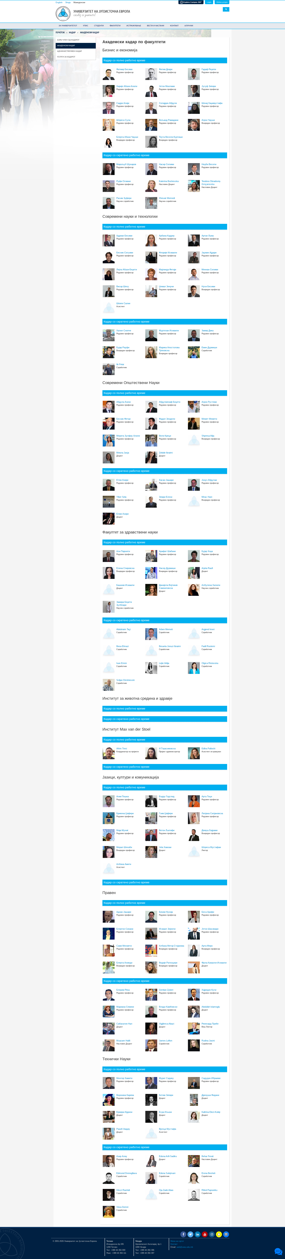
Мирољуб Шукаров (126, 164)
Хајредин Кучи (209, 990)
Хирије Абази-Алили (126, 86)
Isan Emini (121, 663)
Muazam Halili (123, 1040)
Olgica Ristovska (210, 663)
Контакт (174, 26)
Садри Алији (122, 103)
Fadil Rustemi (208, 646)
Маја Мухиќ (122, 830)
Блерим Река (123, 990)
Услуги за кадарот (66, 57)
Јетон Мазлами (167, 86)
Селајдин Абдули (168, 103)
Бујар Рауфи (122, 347)
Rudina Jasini (208, 1040)
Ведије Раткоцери (168, 962)
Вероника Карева (125, 1095)
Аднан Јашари (123, 912)
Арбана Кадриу (167, 235)
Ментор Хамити (124, 1078)
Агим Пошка (122, 796)
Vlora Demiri (122, 1207)
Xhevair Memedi (167, 198)
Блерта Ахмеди (124, 962)
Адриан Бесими (124, 235)
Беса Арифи (208, 912)
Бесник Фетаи (123, 419)
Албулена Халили (211, 585)
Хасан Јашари (166, 480)
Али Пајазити (123, 551)
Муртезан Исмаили (169, 330)
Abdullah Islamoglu (211, 1006)
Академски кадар (66, 46)
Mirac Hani (207, 497)
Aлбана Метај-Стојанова (171, 945)
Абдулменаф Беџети (169, 402)
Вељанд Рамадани (168, 120)
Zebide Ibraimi (166, 452)
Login (209, 2)
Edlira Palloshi (208, 748)
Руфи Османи (123, 181)
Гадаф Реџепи (209, 69)
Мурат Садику (166, 1078)
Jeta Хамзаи (165, 847)
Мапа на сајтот (177, 1241)
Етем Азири (122, 480)
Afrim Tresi (121, 748)
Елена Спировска (125, 568)
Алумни (189, 26)
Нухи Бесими (208, 286)
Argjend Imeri (208, 629)
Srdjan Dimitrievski (125, 680)
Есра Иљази (165, 1112)
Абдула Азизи (123, 402)
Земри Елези (165, 497)
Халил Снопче (123, 330)
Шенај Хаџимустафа (212, 103)
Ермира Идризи (124, 1112)
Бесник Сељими (124, 252)
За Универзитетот (68, 26)
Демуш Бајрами (209, 830)
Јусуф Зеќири (209, 86)
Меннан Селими (210, 269)
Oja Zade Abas (166, 1190)
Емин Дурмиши (209, 347)
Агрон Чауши (208, 120)
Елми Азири (122, 514)
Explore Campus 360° (192, 2)
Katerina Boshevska (169, 181)
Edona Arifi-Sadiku (168, 1156)
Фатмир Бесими (124, 69)
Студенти (99, 26)
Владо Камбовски (168, 1006)
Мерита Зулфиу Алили (128, 435)
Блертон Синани (124, 929)
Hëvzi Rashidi (123, 1190)
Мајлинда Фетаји (167, 269)
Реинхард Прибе (210, 1023)
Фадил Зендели (167, 419)
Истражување (133, 26)
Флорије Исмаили (168, 252)
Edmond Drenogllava (126, 1173)
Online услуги (222, 2)
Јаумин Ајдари (209, 252)
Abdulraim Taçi (123, 629)
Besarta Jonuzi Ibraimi (170, 646)
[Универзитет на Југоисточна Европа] (63, 13)
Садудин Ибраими (211, 1078)
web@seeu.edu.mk (185, 1247)
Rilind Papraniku (209, 1190)
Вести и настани (155, 26)
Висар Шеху (122, 286)
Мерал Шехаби (124, 847)
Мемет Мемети (209, 419)
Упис (85, 26)
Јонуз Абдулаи (209, 480)
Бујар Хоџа (207, 551)
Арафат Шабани (167, 551)
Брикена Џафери (125, 813)
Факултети (115, 26)
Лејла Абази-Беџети (126, 269)
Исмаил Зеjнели (167, 929)
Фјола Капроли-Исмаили (214, 962)
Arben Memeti (166, 629)
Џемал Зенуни (166, 286)
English (59, 2)
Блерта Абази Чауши (127, 137)
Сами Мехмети (124, 945)
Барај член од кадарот (68, 40)
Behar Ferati (207, 1156)
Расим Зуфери (123, 198)
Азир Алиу (121, 1156)
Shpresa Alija (208, 435)
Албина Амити (123, 864)
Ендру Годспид (166, 796)
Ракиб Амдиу (123, 1129)
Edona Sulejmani (167, 1173)
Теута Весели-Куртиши (171, 137)
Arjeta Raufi (207, 568)
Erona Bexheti (208, 1173)
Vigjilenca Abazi (166, 1023)
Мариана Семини (125, 1006)
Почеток (60, 33)
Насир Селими (166, 164)
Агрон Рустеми (209, 402)
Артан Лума (208, 235)
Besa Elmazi (122, 646)
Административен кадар (69, 51)
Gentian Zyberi (166, 990)
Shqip (68, 2)
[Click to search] (226, 9)
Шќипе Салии (123, 303)
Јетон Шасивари (210, 929)
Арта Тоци (207, 796)
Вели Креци (165, 435)
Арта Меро (207, 945)
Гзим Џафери (166, 813)
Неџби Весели (209, 164)
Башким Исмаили (125, 585)
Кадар (72, 33)
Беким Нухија (166, 912)
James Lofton (165, 1040)
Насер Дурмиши (167, 568)
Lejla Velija (164, 663)
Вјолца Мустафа (167, 1129)
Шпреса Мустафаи (211, 847)
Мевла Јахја (122, 452)
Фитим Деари (165, 69)
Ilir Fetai (120, 364)
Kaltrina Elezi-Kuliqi (211, 1112)
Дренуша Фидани (210, 1095)
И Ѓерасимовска (167, 748)
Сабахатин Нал (124, 1023)
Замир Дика (207, 330)
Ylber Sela (121, 497)
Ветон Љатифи (166, 830)
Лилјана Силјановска (212, 813)
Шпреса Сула (123, 120)
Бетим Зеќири (166, 1095)
